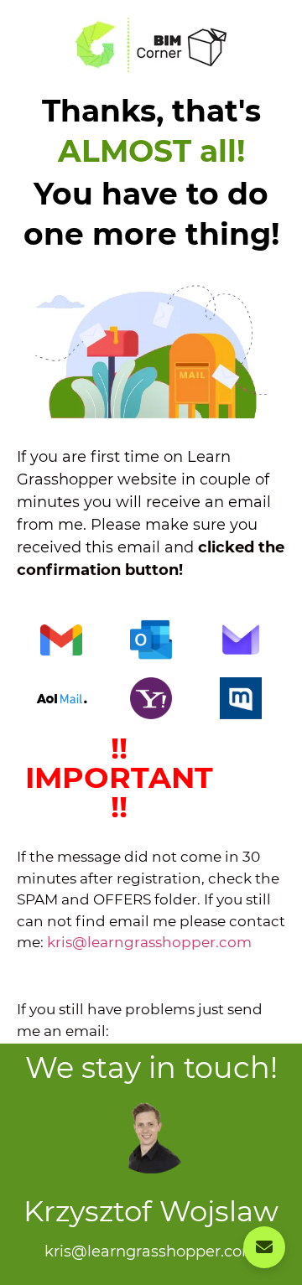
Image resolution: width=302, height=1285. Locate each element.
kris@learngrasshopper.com (149, 942)
